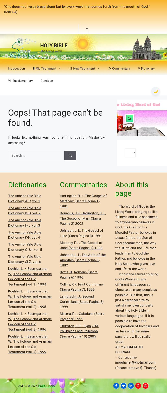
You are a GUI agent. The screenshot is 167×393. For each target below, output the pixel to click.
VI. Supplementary (20, 81)
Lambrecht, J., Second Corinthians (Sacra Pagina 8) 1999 (82, 301)
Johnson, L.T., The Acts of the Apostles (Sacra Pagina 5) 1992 (83, 260)
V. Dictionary (146, 68)
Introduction (16, 68)
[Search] (70, 156)
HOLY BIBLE (54, 46)
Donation (47, 81)
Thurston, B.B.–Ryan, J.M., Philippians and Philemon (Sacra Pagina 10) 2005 (79, 331)
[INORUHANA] (116, 386)
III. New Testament (82, 68)
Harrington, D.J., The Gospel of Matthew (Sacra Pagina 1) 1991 (83, 201)
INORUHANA (46, 386)
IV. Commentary (119, 68)
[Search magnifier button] (129, 118)
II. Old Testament (44, 68)
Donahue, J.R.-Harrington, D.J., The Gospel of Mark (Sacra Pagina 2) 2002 (83, 218)
